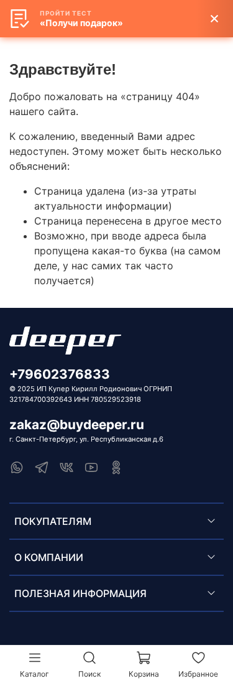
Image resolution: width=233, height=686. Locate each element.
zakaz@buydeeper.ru (76, 424)
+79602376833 (59, 374)
